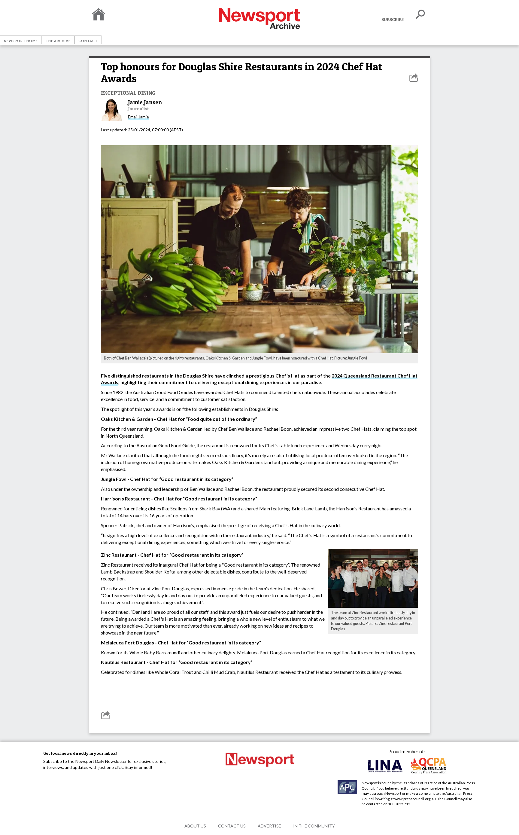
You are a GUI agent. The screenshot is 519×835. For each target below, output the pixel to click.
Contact (88, 41)
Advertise (269, 825)
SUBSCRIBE (392, 19)
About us (195, 825)
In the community (314, 825)
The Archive (58, 41)
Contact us (232, 825)
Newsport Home (21, 41)
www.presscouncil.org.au (415, 799)
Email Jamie (138, 116)
